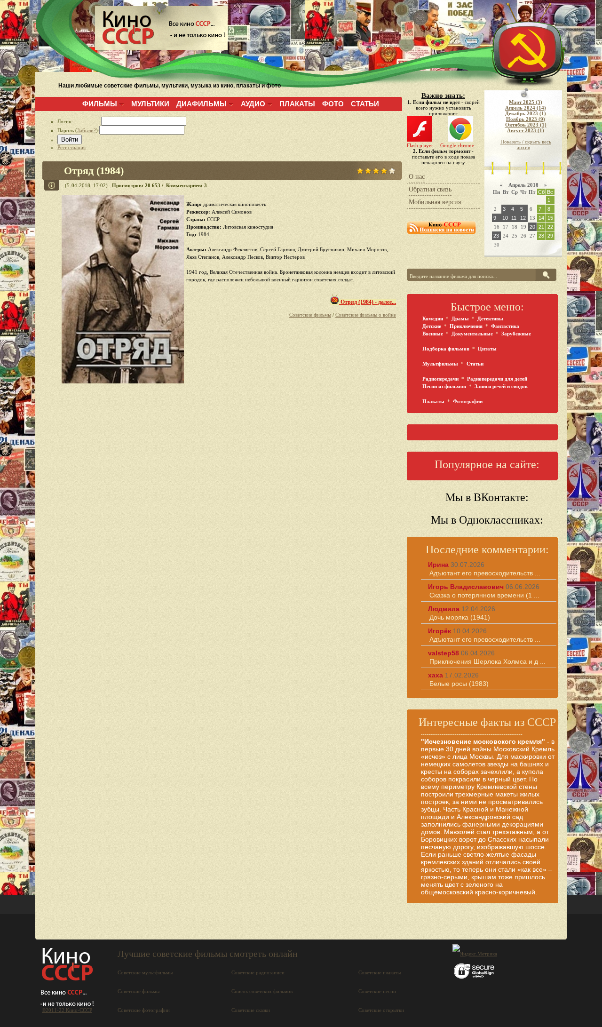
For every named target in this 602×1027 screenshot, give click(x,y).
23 (496, 236)
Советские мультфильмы (145, 972)
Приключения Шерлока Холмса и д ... (487, 661)
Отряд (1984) (94, 170)
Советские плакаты (379, 972)
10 (505, 218)
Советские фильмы (310, 315)
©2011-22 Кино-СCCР (67, 1010)
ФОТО (333, 104)
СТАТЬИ (365, 104)
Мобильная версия (435, 202)
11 (513, 218)
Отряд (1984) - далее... (367, 302)
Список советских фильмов (262, 991)
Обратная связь (430, 189)
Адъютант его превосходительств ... (484, 573)
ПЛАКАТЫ (297, 104)
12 (523, 218)
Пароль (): (78, 130)
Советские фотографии (144, 1010)
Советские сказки (250, 1010)
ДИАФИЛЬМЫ (201, 104)
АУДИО (253, 104)
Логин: (79, 121)
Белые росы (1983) (459, 683)
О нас (417, 176)
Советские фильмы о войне (365, 315)
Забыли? (86, 130)
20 (532, 227)
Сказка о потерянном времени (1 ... (484, 595)
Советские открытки (381, 1010)
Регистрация (71, 147)
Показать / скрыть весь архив (525, 144)
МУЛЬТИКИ (150, 104)
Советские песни (377, 991)
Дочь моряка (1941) (459, 617)
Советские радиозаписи (258, 972)
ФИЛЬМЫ (99, 104)
